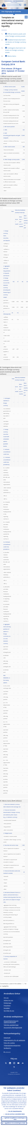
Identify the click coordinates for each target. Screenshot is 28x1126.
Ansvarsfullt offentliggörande (13, 1027)
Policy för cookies (9, 1043)
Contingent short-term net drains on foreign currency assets (15, 50)
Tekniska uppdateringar (11, 1025)
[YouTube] (18, 1063)
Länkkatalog (8, 1052)
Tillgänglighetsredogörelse (12, 1045)
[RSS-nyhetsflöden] (14, 1067)
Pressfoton (7, 1005)
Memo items (11, 56)
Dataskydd (7, 1038)
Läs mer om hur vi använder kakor (15, 1114)
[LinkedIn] (10, 1063)
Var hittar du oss (9, 1011)
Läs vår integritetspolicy (15, 1111)
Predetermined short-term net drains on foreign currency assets (15, 42)
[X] (6, 1063)
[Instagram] (14, 1063)
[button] (25, 2)
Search (20, 5)
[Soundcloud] (22, 1063)
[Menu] (25, 5)
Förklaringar (7, 1003)
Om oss (6, 998)
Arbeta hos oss (8, 1000)
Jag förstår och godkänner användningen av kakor (15, 1119)
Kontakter (7, 1008)
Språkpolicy (7, 1048)
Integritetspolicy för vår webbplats (14, 1040)
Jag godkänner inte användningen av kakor (15, 1123)
